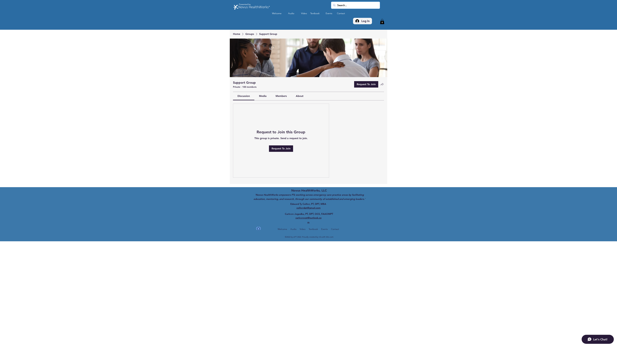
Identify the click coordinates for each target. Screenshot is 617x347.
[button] (382, 21)
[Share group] (382, 84)
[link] (243, 96)
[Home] (258, 228)
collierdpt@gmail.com (308, 207)
